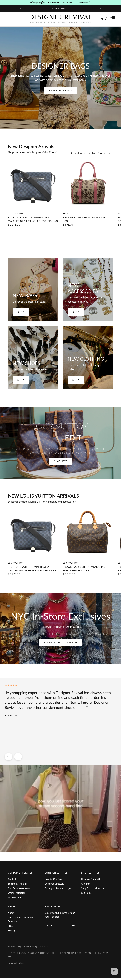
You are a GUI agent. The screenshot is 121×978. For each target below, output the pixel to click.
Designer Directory (54, 883)
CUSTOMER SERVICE (20, 873)
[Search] (106, 19)
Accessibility (14, 897)
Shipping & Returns (18, 883)
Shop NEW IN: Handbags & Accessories (91, 153)
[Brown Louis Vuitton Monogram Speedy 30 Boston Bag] (88, 533)
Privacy (11, 930)
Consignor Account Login (58, 888)
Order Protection (16, 892)
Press (11, 925)
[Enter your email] (73, 925)
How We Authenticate (92, 879)
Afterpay (85, 883)
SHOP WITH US (90, 873)
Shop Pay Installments (92, 888)
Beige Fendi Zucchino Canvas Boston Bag (86, 219)
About (11, 912)
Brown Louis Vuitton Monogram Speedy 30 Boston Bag (84, 568)
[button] (60, 90)
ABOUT (12, 907)
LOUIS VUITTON (15, 213)
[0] (111, 19)
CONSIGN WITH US (56, 873)
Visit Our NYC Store (61, 8)
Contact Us (13, 879)
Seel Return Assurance (19, 888)
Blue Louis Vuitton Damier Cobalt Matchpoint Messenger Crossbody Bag (33, 219)
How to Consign (53, 879)
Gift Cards (86, 892)
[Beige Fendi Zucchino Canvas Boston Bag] (88, 184)
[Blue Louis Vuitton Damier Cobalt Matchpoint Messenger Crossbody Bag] (33, 184)
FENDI (66, 213)
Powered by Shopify (17, 963)
